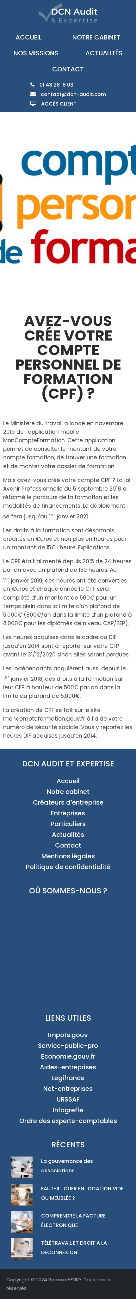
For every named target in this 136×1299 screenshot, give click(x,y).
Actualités (103, 53)
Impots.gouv (68, 1034)
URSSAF (68, 1099)
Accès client (59, 103)
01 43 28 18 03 (56, 84)
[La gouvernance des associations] (23, 1169)
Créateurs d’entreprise (68, 802)
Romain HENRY (65, 1279)
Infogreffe (68, 1110)
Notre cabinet (96, 37)
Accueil (28, 37)
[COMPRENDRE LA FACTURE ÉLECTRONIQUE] (23, 1223)
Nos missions (36, 53)
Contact (68, 69)
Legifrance (68, 1077)
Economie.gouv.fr (68, 1056)
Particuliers (68, 823)
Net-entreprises (68, 1088)
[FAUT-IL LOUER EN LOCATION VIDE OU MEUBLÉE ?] (23, 1196)
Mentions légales (68, 856)
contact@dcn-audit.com (73, 94)
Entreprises (68, 813)
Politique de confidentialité (68, 866)
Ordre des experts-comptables (68, 1120)
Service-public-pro (68, 1045)
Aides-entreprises (68, 1067)
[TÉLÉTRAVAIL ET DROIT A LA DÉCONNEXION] (23, 1250)
